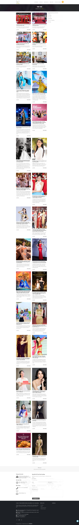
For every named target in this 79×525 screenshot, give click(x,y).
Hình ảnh (50, 18)
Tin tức (42, 8)
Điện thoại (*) (50, 482)
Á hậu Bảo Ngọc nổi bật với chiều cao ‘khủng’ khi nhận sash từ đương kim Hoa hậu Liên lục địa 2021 (39, 230)
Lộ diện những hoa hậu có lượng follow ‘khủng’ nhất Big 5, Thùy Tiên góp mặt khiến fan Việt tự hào (39, 122)
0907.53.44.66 (21, 487)
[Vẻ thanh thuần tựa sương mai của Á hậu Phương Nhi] (39, 148)
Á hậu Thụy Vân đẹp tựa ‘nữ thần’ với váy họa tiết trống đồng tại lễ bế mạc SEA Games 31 (39, 326)
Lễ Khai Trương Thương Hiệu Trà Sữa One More (39, 44)
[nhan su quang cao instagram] (21, 520)
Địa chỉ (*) (33, 485)
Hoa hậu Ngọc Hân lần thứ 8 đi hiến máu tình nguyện (23, 391)
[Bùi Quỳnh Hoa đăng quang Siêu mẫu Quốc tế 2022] (23, 114)
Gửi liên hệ (35, 498)
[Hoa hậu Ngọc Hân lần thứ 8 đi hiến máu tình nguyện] (23, 378)
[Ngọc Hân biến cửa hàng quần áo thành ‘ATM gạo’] (23, 411)
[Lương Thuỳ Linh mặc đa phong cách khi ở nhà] (39, 409)
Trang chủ (38, 8)
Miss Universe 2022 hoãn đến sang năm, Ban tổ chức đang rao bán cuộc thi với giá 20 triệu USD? (23, 189)
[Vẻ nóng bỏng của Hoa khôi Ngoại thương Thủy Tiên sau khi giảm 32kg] (39, 249)
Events (50, 21)
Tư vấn (50, 16)
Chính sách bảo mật (43, 507)
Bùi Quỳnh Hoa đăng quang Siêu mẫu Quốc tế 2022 (23, 127)
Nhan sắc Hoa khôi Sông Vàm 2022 (39, 93)
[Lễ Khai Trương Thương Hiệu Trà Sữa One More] (39, 37)
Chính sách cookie (43, 508)
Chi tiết (17, 29)
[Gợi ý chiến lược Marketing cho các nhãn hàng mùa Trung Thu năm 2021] (23, 440)
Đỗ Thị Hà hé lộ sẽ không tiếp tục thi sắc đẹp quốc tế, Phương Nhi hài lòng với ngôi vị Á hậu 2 (39, 196)
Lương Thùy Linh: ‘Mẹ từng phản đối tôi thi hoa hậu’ (39, 456)
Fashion (50, 15)
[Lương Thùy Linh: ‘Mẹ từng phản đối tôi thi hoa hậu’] (39, 443)
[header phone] (63, 2)
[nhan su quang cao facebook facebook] (17, 520)
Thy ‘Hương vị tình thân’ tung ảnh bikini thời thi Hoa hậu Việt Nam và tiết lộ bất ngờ (39, 357)
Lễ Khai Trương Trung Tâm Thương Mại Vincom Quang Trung (23, 25)
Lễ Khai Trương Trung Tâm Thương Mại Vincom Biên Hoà (39, 25)
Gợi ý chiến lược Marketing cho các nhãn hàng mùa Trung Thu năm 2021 (23, 449)
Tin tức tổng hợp (51, 20)
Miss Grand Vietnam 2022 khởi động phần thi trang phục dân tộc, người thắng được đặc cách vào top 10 (23, 292)
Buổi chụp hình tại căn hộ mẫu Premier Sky (38, 64)
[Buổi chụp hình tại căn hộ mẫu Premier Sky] (39, 57)
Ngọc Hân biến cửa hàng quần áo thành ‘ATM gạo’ (22, 424)
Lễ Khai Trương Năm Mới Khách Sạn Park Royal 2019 (22, 64)
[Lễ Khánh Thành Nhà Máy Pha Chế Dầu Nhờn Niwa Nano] (23, 37)
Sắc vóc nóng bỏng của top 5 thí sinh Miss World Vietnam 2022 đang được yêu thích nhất (23, 261)
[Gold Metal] (17, 2)
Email (33, 482)
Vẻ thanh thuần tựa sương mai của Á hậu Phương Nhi (39, 161)
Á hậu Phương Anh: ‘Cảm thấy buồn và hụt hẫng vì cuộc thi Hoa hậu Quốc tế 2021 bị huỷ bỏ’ (39, 391)
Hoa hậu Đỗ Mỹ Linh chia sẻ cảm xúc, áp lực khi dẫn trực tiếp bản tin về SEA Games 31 (23, 323)
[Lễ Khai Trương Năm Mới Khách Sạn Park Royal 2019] (23, 57)
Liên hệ (42, 506)
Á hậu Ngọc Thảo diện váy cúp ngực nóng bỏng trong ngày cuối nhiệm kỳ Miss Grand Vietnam (23, 359)
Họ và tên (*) (34, 478)
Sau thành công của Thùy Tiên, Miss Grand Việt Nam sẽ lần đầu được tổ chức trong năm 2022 (39, 293)
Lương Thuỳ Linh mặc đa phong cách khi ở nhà (39, 420)
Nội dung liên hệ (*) (35, 489)
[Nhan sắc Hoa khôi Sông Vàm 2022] (39, 81)
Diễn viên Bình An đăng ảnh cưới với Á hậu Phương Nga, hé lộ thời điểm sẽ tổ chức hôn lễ (23, 161)
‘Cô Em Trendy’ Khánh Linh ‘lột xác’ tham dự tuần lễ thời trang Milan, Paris (22, 91)
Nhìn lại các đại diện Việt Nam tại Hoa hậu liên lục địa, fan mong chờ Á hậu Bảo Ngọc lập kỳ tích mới (23, 223)
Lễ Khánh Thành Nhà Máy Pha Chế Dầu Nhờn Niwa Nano (22, 44)
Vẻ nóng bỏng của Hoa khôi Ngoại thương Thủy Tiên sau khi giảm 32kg (39, 262)
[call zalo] (78, 521)
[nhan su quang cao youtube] (19, 520)
